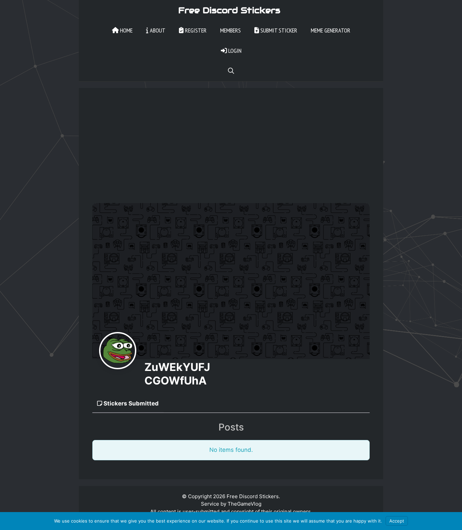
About (156, 30)
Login (234, 50)
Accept (396, 521)
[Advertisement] (231, 152)
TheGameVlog (244, 504)
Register (195, 30)
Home (126, 30)
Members (230, 30)
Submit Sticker (278, 30)
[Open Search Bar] (231, 71)
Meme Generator (330, 30)
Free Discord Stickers (229, 10)
